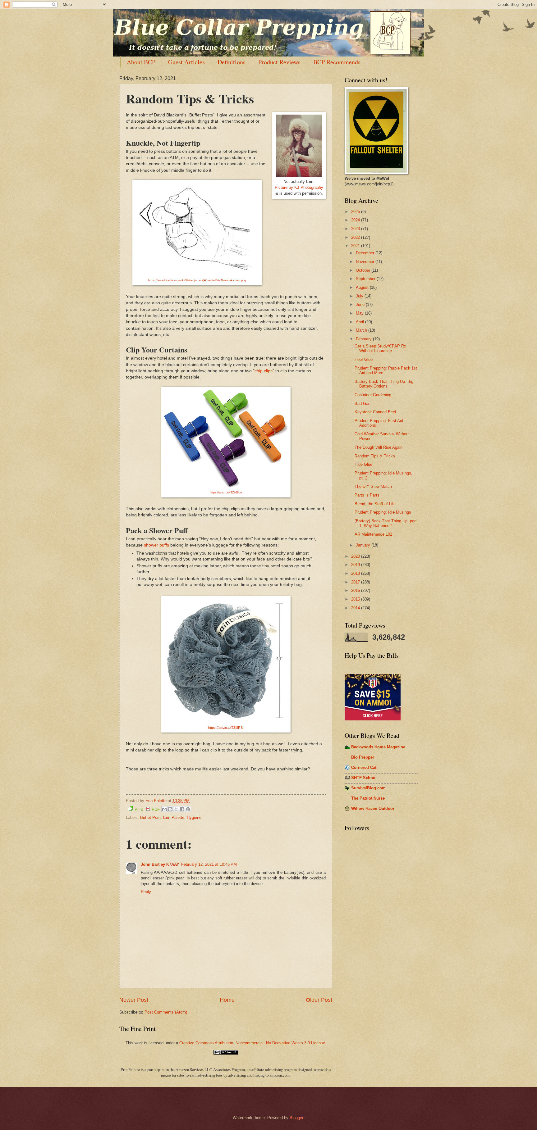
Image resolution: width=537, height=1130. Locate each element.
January (363, 545)
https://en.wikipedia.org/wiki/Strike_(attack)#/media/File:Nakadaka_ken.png (197, 280)
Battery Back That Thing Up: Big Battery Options (384, 383)
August (363, 287)
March (362, 330)
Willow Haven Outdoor (372, 808)
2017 (356, 582)
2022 (356, 237)
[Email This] (164, 809)
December (365, 253)
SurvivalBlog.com (368, 788)
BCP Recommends (336, 62)
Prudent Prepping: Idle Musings (383, 512)
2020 (356, 556)
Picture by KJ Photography (299, 187)
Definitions (232, 62)
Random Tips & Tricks (375, 456)
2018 (356, 573)
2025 (356, 211)
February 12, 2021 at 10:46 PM (209, 864)
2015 (356, 599)
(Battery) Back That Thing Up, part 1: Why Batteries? (386, 523)
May (360, 313)
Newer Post (133, 1000)
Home (227, 1000)
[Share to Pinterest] (188, 809)
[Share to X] (176, 809)
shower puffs (156, 545)
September (366, 278)
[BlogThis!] (170, 809)
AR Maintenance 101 (373, 534)
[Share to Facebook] (182, 809)
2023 (356, 228)
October (363, 270)
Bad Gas (362, 403)
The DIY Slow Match (373, 486)
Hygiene (194, 817)
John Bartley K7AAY (160, 864)
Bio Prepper (362, 757)
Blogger (296, 1117)
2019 (356, 564)
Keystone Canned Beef (375, 412)
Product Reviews (279, 62)
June (361, 304)
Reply (146, 891)
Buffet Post (150, 817)
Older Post (319, 1000)
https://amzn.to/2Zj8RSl (225, 727)
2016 (356, 590)
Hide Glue (363, 464)
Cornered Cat (363, 767)
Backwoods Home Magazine (378, 747)
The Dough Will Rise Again (378, 447)
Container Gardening (373, 395)
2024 (356, 220)
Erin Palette (173, 817)
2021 (356, 245)
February (364, 339)
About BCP (141, 62)
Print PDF (147, 809)
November (365, 261)
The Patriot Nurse (368, 798)
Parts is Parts (367, 495)
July (360, 296)
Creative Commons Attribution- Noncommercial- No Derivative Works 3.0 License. (252, 1043)
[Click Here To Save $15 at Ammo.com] (373, 719)
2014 (356, 608)
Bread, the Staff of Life (375, 503)
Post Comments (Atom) (166, 1012)
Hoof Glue (364, 359)
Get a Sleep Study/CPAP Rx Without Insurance (380, 348)
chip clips (264, 371)
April (360, 322)
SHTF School (364, 777)
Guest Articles (186, 62)
